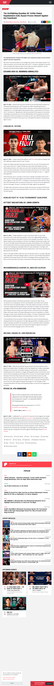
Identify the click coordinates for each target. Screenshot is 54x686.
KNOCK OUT (9, 440)
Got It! (12, 683)
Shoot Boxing (18, 440)
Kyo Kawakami (29, 418)
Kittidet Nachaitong (31, 443)
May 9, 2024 (28, 410)
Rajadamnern (27, 440)
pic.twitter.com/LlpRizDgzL (20, 407)
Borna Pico (16, 22)
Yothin (32, 159)
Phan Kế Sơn (23, 22)
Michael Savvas (9, 436)
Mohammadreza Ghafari (11, 446)
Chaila (7, 443)
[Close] (33, 683)
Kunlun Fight (45, 436)
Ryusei (21, 416)
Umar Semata (20, 443)
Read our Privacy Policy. (8, 679)
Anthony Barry (9, 22)
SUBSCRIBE (49, 683)
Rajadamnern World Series (39, 440)
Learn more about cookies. (9, 677)
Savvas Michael (19, 436)
